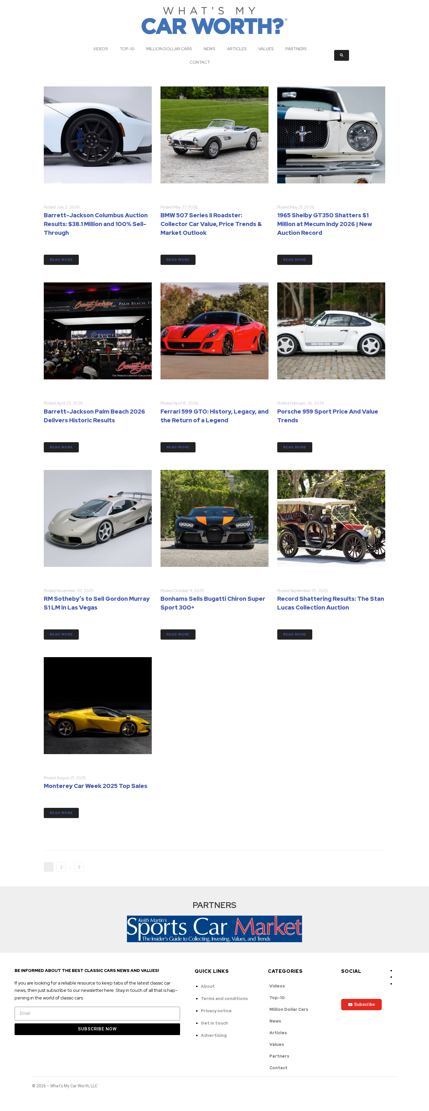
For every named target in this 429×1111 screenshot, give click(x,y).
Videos (100, 48)
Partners (296, 48)
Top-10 (127, 48)
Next (95, 867)
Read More (61, 260)
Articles (237, 48)
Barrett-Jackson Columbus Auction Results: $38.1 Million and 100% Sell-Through (96, 224)
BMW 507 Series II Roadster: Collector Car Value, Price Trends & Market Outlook (211, 224)
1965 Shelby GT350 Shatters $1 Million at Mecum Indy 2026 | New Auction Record (324, 224)
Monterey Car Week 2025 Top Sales (95, 786)
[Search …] (341, 55)
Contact (200, 62)
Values (266, 48)
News (209, 48)
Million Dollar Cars (169, 48)
